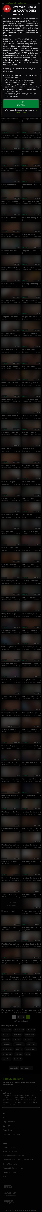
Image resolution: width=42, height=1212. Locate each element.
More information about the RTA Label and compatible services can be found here (20, 62)
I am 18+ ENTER (21, 104)
